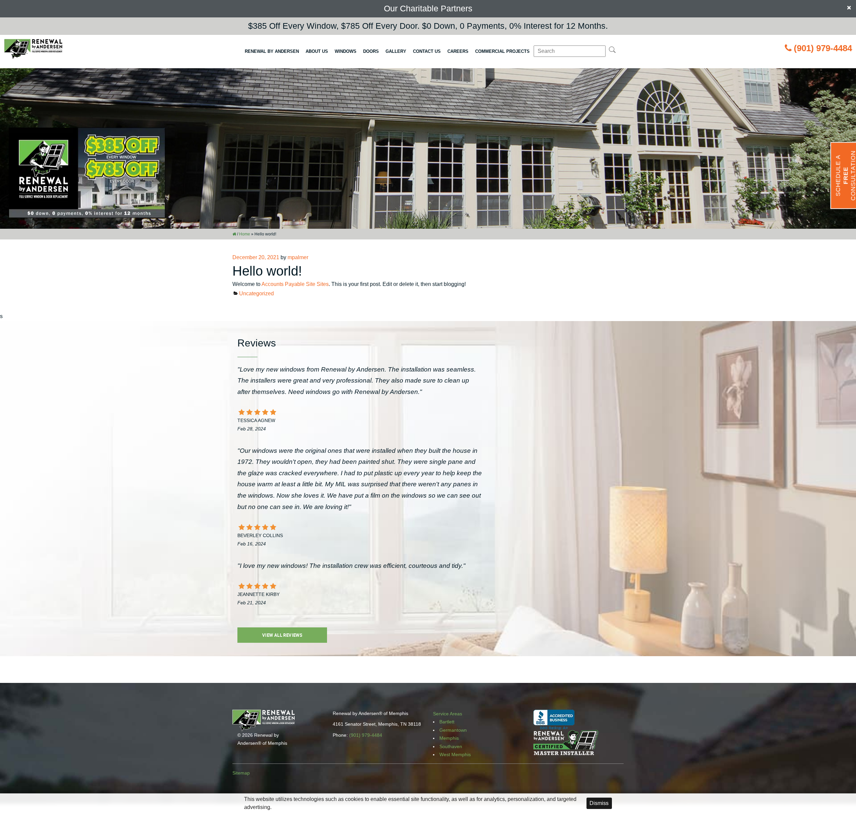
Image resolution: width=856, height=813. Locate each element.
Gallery (396, 51)
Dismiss (599, 803)
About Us (317, 51)
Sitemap (241, 773)
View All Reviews (282, 635)
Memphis (449, 738)
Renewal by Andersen (272, 51)
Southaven (450, 746)
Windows (345, 51)
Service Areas (447, 713)
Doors (371, 51)
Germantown (453, 730)
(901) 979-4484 (823, 48)
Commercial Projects (502, 51)
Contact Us (427, 51)
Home (244, 234)
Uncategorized (256, 293)
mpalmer (298, 257)
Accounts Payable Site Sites (295, 284)
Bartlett (446, 721)
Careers (457, 51)
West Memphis (455, 754)
